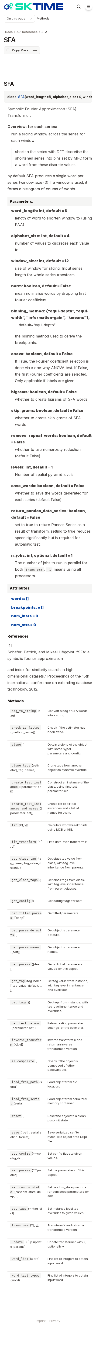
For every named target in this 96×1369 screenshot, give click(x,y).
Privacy (54, 1321)
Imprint (41, 1321)
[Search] (78, 6)
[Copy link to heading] (4, 636)
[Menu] (88, 6)
